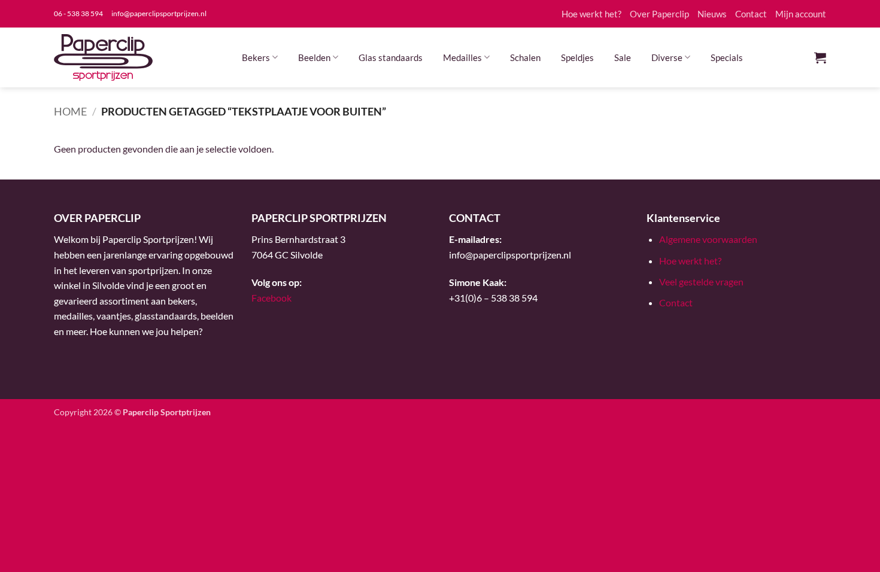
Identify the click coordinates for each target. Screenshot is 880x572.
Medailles (462, 57)
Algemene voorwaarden (708, 239)
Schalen (525, 57)
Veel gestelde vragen (701, 281)
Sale (622, 57)
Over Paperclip (659, 13)
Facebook (271, 297)
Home (70, 111)
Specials (727, 57)
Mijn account (800, 13)
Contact (751, 13)
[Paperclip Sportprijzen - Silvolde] (103, 57)
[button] (820, 57)
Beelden (314, 57)
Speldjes (577, 57)
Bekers (256, 57)
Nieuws (712, 13)
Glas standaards (391, 57)
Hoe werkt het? (591, 13)
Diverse (666, 57)
